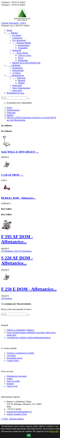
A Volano (16, 73)
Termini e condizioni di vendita (20, 353)
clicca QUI (54, 431)
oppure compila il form (17, 414)
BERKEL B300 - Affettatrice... (18, 198)
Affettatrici (14, 65)
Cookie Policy (13, 360)
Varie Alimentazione (21, 88)
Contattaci (7, 391)
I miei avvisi (12, 386)
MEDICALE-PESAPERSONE (26, 63)
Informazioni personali (17, 376)
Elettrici (21, 83)
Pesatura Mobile (21, 43)
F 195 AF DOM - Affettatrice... (17, 239)
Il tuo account (9, 365)
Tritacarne (19, 78)
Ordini (9, 378)
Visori (20, 58)
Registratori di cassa (15, 93)
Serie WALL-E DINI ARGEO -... (20, 151)
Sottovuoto (17, 85)
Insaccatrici (17, 90)
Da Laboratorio (19, 40)
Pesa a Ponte (20, 53)
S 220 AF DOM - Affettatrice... (17, 260)
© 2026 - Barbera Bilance (12, 419)
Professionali (18, 70)
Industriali (16, 50)
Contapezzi (17, 38)
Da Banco (16, 35)
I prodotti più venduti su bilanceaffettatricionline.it (29, 337)
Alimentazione (15, 75)
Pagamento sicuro (14, 358)
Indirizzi (10, 383)
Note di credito (13, 381)
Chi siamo (11, 355)
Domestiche (17, 68)
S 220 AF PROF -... (12, 174)
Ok (28, 435)
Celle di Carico (24, 55)
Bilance (12, 33)
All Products (6, 298)
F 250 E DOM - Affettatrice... (29, 289)
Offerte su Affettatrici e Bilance (20, 330)
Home (9, 30)
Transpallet (22, 48)
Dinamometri (23, 45)
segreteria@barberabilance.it (19, 411)
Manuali (21, 80)
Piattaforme (23, 60)
